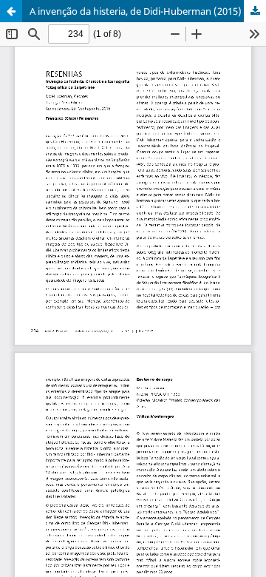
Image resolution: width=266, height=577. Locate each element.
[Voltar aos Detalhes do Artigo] (11, 11)
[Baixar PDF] (255, 11)
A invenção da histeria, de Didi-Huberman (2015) (136, 11)
